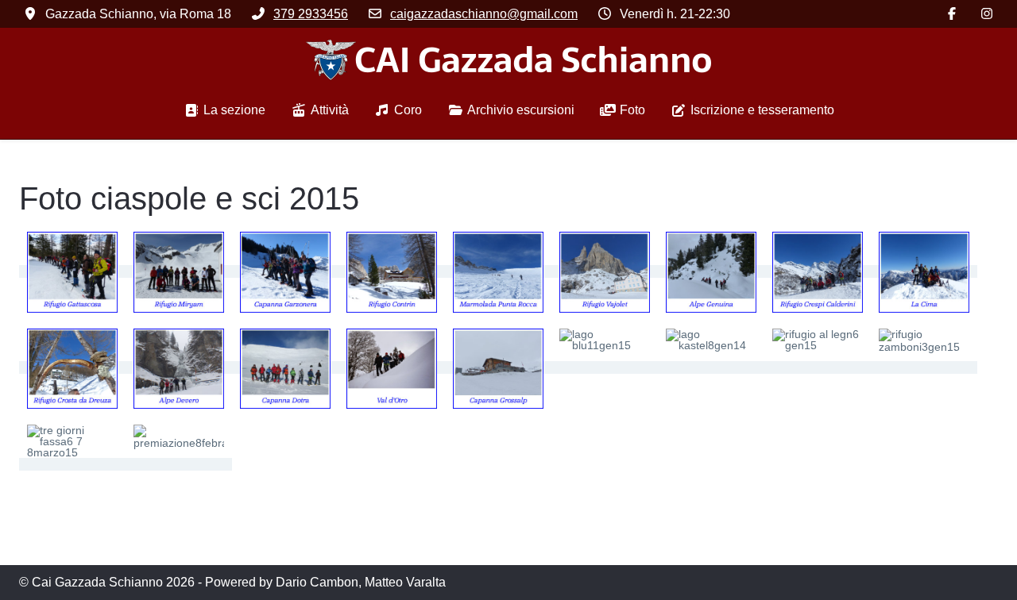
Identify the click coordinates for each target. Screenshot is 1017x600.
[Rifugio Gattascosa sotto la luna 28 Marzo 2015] (72, 271)
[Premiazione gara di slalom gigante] (179, 464)
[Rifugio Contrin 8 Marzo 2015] (391, 271)
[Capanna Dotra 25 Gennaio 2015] (285, 367)
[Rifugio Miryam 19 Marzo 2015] (179, 271)
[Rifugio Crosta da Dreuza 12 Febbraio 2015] (72, 367)
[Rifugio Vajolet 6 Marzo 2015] (604, 271)
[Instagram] (987, 14)
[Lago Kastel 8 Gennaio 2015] (711, 367)
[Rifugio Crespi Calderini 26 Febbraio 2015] (817, 271)
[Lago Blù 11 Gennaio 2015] (604, 367)
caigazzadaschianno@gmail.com (484, 14)
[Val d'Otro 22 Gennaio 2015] (391, 367)
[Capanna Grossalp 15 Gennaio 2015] (498, 367)
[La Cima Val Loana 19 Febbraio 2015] (924, 271)
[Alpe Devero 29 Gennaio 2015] (179, 367)
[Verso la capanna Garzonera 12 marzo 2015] (285, 271)
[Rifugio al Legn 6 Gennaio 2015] (817, 367)
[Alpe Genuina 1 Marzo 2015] (711, 271)
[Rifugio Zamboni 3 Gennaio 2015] (924, 367)
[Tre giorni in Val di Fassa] (72, 464)
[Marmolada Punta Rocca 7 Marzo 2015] (498, 271)
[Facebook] (952, 14)
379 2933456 (310, 14)
